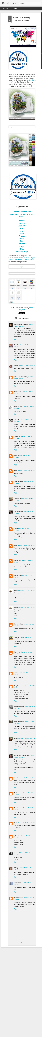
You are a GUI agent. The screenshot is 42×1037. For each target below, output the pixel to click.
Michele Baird (18, 407)
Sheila (16, 823)
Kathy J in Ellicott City (21, 377)
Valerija (16, 868)
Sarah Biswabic (19, 721)
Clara (15, 545)
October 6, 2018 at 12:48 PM (26, 545)
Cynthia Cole (18, 498)
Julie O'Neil (17, 560)
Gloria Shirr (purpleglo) (21, 755)
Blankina (16, 345)
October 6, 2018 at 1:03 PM (26, 590)
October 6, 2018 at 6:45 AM (23, 325)
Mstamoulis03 (18, 898)
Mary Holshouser (19, 686)
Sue (22, 233)
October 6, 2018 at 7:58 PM (24, 756)
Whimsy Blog (22, 251)
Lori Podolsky (18, 511)
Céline (16, 590)
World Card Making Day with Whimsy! (21, 19)
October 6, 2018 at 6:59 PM (26, 738)
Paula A (16, 455)
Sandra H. (17, 437)
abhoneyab (17, 575)
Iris (21, 231)
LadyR (16, 528)
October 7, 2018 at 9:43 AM (26, 823)
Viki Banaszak (18, 808)
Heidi (15, 470)
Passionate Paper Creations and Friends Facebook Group (21, 259)
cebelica (16, 637)
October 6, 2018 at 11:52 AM (26, 470)
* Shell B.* (17, 420)
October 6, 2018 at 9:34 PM (25, 778)
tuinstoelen (17, 883)
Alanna (22, 243)
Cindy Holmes (18, 481)
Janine (16, 365)
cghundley (17, 836)
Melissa (21, 217)
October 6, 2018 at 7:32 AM (27, 365)
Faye (22, 238)
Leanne (16, 673)
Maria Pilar (17, 652)
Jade (15, 778)
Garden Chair (31, 80)
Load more (22, 943)
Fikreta (16, 853)
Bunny (16, 738)
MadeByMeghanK (19, 706)
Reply (15, 339)
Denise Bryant (18, 793)
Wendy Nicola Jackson (21, 324)
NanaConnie (17, 392)
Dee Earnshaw (18, 624)
